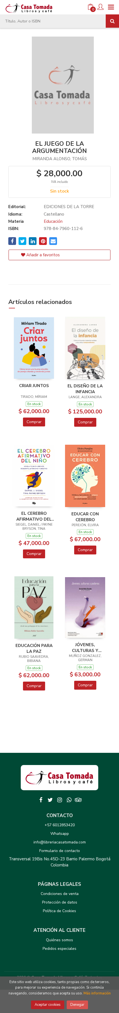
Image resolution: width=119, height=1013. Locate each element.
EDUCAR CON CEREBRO (85, 516)
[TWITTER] (50, 800)
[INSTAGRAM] (59, 800)
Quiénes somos (59, 940)
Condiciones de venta (60, 893)
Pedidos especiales (59, 948)
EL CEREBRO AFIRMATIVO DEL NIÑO (34, 516)
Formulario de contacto (59, 850)
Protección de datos (59, 902)
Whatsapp (59, 833)
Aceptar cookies (48, 1004)
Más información (97, 993)
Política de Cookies (59, 911)
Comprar (34, 421)
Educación (53, 221)
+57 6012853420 (60, 825)
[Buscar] (112, 21)
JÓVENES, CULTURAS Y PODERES (85, 647)
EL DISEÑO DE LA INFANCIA (85, 388)
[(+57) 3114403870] (69, 800)
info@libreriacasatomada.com (59, 842)
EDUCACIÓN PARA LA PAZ (34, 648)
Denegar (77, 1004)
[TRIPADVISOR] (78, 800)
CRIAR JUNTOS (34, 385)
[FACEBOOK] (41, 800)
